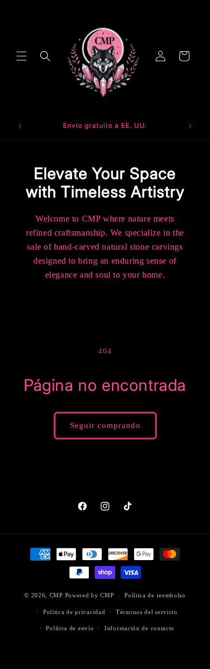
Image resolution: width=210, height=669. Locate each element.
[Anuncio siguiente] (190, 126)
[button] (21, 56)
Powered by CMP (89, 595)
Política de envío (70, 628)
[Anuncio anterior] (20, 126)
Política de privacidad (74, 612)
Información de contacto (139, 628)
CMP (56, 595)
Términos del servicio (147, 612)
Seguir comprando (105, 425)
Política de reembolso (155, 595)
